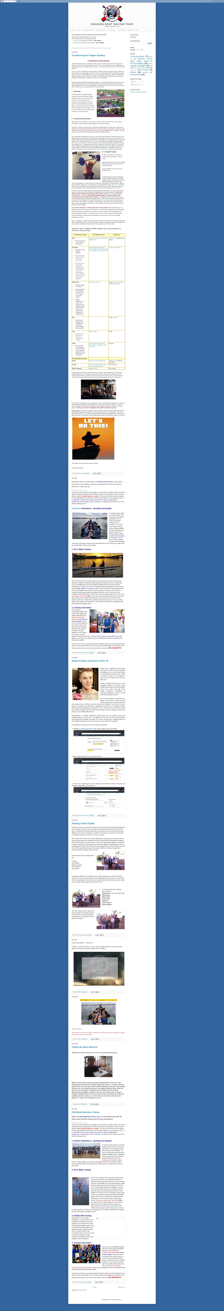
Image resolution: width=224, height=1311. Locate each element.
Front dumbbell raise (94, 249)
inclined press (101, 343)
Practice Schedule (88, 30)
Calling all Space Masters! (85, 1047)
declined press (92, 345)
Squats (91, 331)
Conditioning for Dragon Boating (88, 55)
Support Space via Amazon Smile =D (90, 661)
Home (72, 30)
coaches (97, 149)
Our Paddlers (121, 30)
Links (136, 30)
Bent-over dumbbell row (95, 238)
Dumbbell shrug (93, 368)
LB (149, 63)
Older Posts (121, 1287)
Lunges (95, 331)
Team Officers (137, 68)
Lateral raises (117, 247)
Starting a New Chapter (83, 823)
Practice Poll (76, 40)
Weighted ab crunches (94, 282)
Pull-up (110, 238)
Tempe (147, 68)
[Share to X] (97, 473)
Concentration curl (100, 360)
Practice (77, 508)
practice (145, 72)
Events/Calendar (100, 30)
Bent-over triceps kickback (96, 364)
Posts (134, 81)
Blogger (119, 1299)
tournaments (135, 74)
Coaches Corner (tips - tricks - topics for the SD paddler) (141, 61)
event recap (142, 70)
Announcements (137, 56)
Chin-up (115, 238)
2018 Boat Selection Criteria (85, 1112)
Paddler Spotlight (137, 66)
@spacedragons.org (104, 149)
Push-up (111, 247)
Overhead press (104, 250)
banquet (132, 70)
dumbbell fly (100, 345)
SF (151, 66)
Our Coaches (111, 30)
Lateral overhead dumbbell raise (97, 247)
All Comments (136, 84)
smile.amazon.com (86, 728)
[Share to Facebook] (99, 473)
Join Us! (78, 30)
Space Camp (115, 184)
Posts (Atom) (83, 1290)
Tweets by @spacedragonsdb (138, 92)
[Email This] (94, 473)
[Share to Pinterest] (100, 473)
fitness (133, 72)
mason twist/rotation (118, 282)
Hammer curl (92, 360)
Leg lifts (115, 317)
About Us (130, 30)
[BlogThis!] (95, 473)
